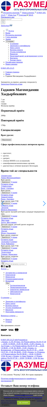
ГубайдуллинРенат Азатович (7, 187)
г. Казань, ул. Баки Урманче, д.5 (24, 356)
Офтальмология (16, 292)
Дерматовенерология (18, 287)
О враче (14, 182)
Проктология (15, 294)
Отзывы (8, 322)
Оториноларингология (14, 279)
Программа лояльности (14, 312)
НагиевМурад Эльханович (8, 232)
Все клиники (6, 360)
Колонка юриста (16, 50)
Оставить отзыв (7, 184)
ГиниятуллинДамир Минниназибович (10, 177)
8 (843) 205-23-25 (7, 68)
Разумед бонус (15, 60)
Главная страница (12, 72)
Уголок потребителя (18, 52)
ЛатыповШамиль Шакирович (9, 209)
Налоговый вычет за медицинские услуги (26, 56)
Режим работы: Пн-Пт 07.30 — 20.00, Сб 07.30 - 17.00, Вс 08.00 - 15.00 (22, 351)
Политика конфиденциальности (13, 379)
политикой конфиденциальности (24, 395)
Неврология (10, 277)
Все (7, 283)
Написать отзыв (16, 84)
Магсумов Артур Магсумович (9, 221)
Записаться (5, 26)
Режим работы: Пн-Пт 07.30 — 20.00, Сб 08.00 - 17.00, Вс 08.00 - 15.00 (22, 347)
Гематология (10, 275)
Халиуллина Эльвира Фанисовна (9, 253)
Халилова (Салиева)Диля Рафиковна (9, 243)
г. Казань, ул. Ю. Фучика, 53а (12, 342)
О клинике (14, 44)
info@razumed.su (21, 340)
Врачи (7, 74)
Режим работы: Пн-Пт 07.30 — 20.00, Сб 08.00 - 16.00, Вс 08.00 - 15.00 (23, 343)
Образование (6, 140)
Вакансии (14, 54)
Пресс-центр (15, 48)
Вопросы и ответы (8, 316)
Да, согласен (23, 402)
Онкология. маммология (19, 290)
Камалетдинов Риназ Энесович (7, 198)
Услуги (3, 269)
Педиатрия (9, 281)
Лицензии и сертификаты (20, 46)
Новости (8, 320)
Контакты (14, 58)
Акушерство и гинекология (16, 273)
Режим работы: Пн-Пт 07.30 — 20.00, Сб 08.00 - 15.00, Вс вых (22, 357)
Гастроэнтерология (17, 285)
